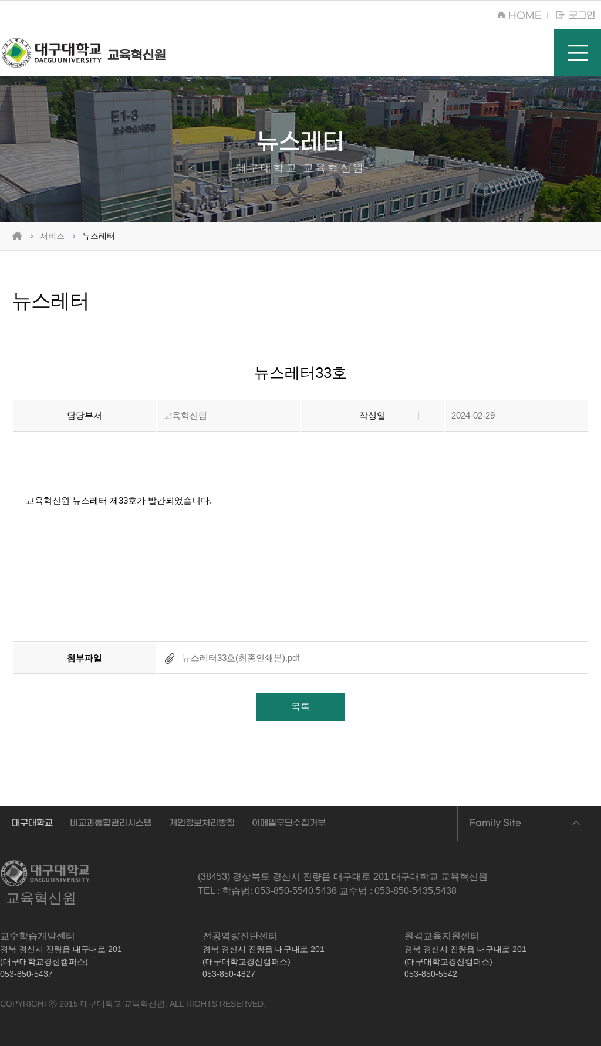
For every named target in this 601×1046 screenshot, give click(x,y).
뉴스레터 (98, 236)
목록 (300, 706)
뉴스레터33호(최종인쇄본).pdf (239, 658)
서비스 (52, 236)
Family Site (495, 823)
